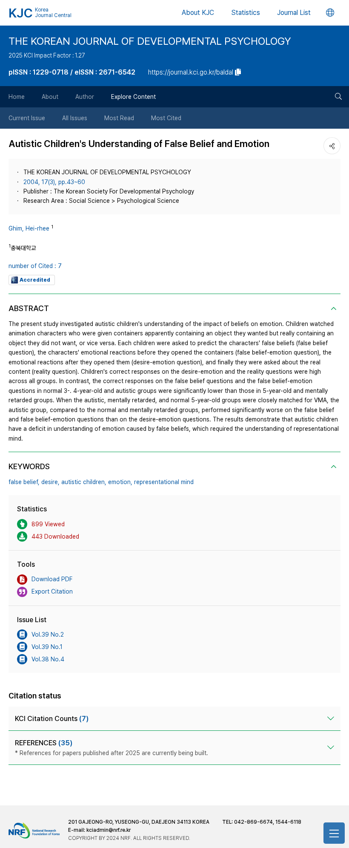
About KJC (198, 13)
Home (17, 96)
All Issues (74, 118)
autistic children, (83, 482)
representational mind (164, 482)
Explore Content (133, 96)
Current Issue (27, 118)
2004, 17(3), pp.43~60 (54, 182)
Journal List (294, 13)
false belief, (24, 482)
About (50, 96)
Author (84, 96)
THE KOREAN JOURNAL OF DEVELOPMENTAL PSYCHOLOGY (150, 41)
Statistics (245, 13)
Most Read (119, 118)
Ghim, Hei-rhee (29, 228)
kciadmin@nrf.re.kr (108, 830)
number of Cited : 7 (35, 265)
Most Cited (166, 118)
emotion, (120, 482)
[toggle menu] (334, 833)
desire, (50, 482)
